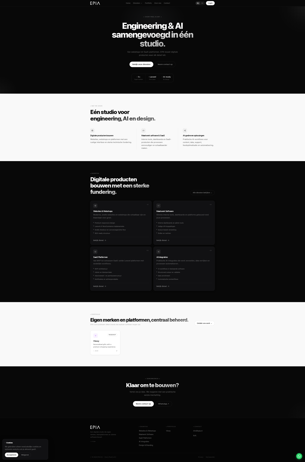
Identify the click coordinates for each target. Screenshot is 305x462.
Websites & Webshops (147, 431)
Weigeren (25, 455)
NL (198, 3)
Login (210, 3)
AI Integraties (144, 441)
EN (202, 3)
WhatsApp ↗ (163, 404)
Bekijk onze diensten (141, 64)
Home (128, 3)
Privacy (200, 457)
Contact (167, 3)
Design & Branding (146, 445)
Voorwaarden (210, 457)
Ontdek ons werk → (204, 323)
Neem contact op (165, 64)
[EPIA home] (95, 3)
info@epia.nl (197, 431)
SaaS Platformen (145, 438)
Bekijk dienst (98, 240)
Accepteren (11, 455)
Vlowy (168, 431)
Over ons (157, 3)
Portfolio (148, 3)
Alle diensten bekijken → (202, 193)
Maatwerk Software (146, 434)
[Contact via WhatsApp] (299, 456)
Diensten (136, 3)
